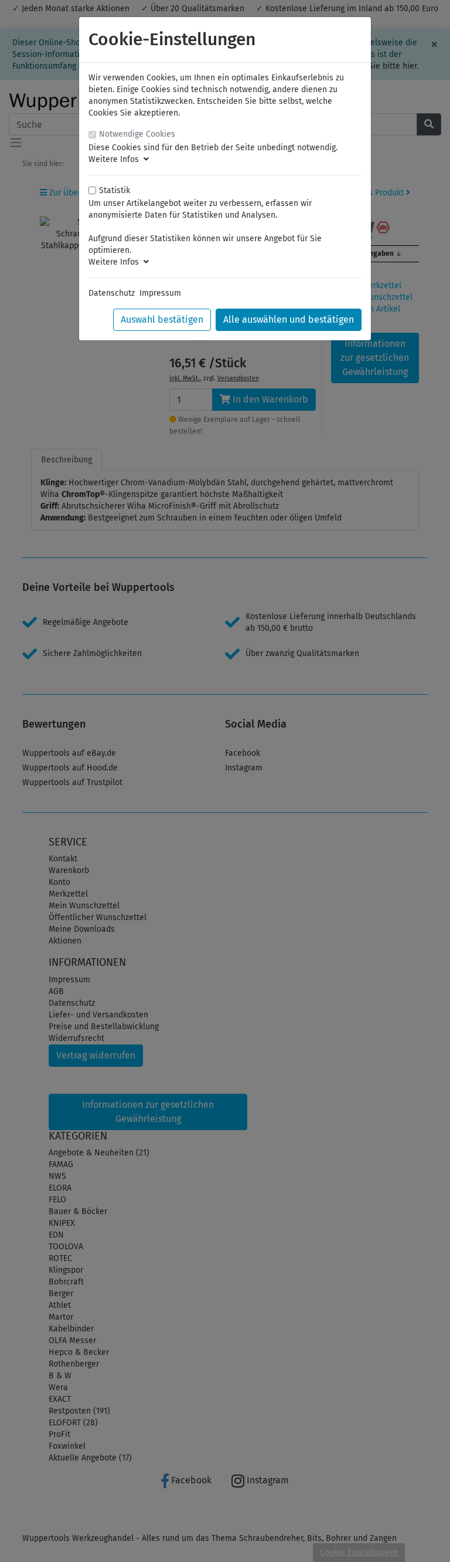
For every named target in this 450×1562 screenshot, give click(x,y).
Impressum (160, 293)
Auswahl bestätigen (162, 319)
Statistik (114, 190)
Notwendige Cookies (137, 134)
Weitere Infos (116, 159)
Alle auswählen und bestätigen (288, 319)
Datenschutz (111, 293)
